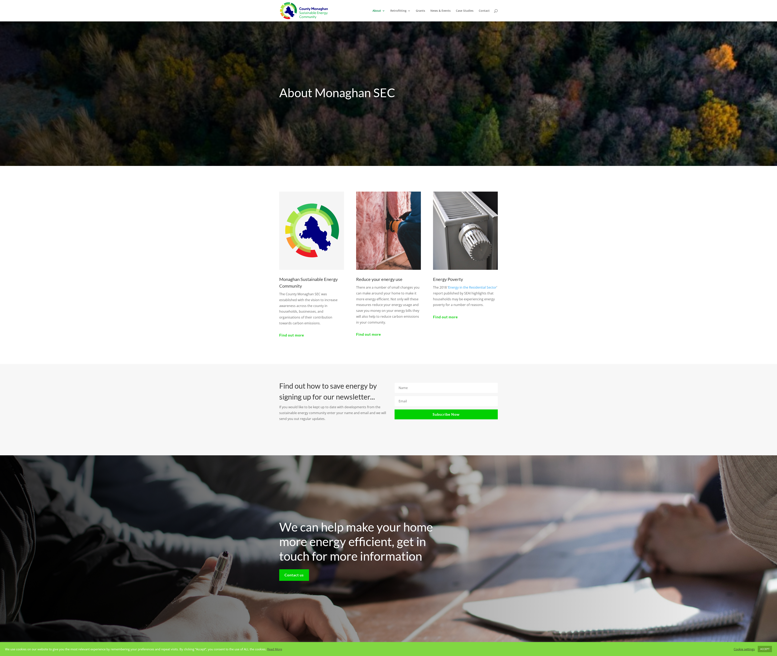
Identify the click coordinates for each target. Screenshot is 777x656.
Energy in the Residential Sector (472, 287)
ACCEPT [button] (765, 649)
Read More (274, 649)
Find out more (291, 335)
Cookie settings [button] (744, 649)
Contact (484, 11)
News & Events (440, 11)
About (377, 11)
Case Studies (464, 11)
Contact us (294, 575)
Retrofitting (398, 11)
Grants (420, 11)
